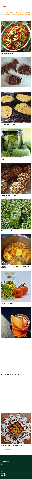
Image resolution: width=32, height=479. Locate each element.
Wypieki (15, 14)
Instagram (2, 471)
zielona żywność (27, 14)
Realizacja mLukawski (3, 475)
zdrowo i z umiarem (17, 10)
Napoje (2, 12)
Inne (18, 14)
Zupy (11, 14)
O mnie (1, 463)
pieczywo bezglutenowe (25, 12)
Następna (15, 449)
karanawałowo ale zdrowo (5, 10)
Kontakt (2, 468)
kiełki (23, 10)
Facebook (2, 470)
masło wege (6, 12)
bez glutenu (11, 12)
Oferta (1, 464)
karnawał (12, 10)
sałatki (26, 10)
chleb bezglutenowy (18, 12)
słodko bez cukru (7, 14)
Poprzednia (2, 449)
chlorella (21, 14)
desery (2, 14)
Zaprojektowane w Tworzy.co (4, 474)
